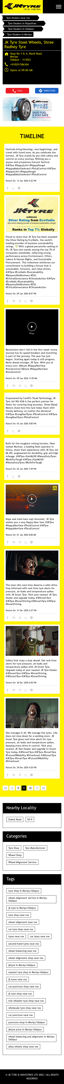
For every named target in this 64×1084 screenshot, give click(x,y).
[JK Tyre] (23, 6)
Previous (12, 788)
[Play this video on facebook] (32, 328)
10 (30, 788)
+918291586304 (19, 64)
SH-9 (29, 819)
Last (43, 788)
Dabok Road (14, 819)
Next (37, 788)
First (5, 788)
